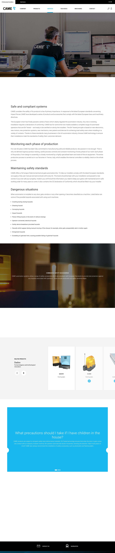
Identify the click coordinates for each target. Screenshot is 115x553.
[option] (57, 45)
